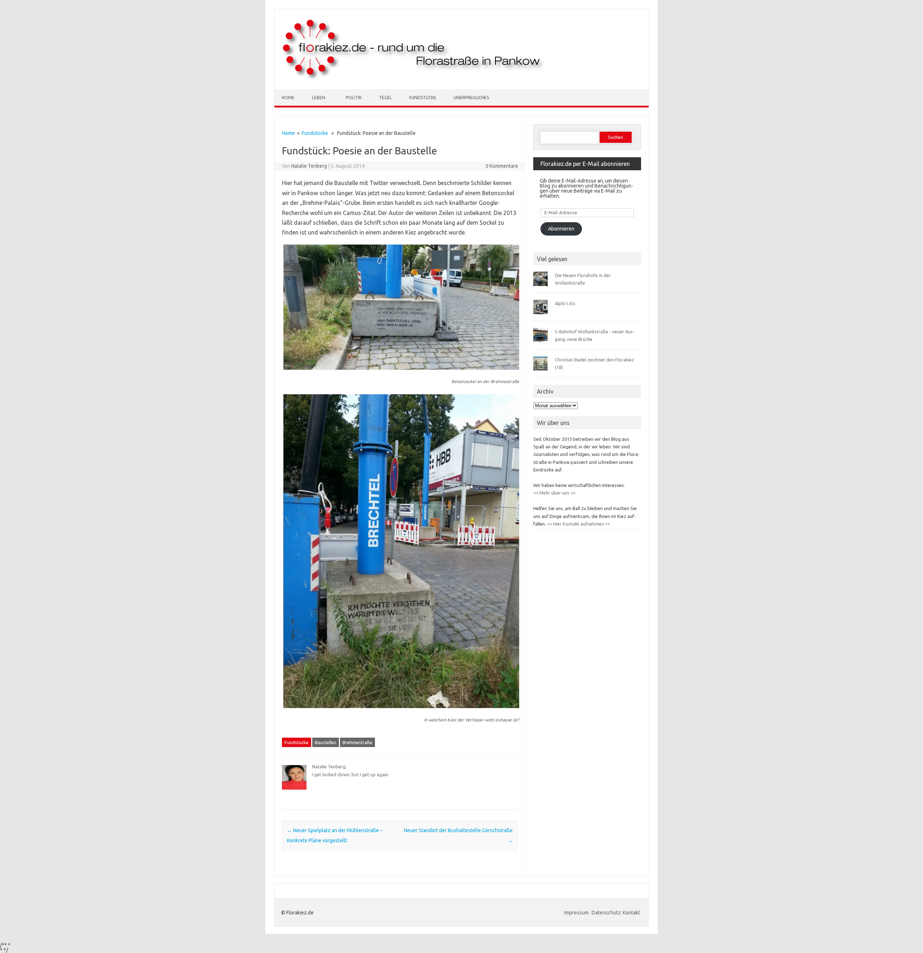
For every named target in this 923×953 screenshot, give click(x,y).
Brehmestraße (357, 742)
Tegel (385, 97)
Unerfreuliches (471, 97)
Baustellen (325, 742)
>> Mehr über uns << (554, 492)
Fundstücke (422, 97)
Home (288, 97)
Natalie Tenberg (309, 166)
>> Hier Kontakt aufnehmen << (578, 523)
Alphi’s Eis (565, 303)
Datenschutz (606, 912)
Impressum (577, 912)
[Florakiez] (414, 77)
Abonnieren (561, 229)
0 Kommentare (502, 166)
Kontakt (631, 912)
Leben (318, 97)
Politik (354, 97)
